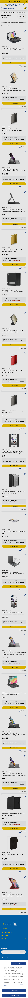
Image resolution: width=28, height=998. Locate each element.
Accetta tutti (15, 990)
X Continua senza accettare (18, 963)
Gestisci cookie (15, 995)
